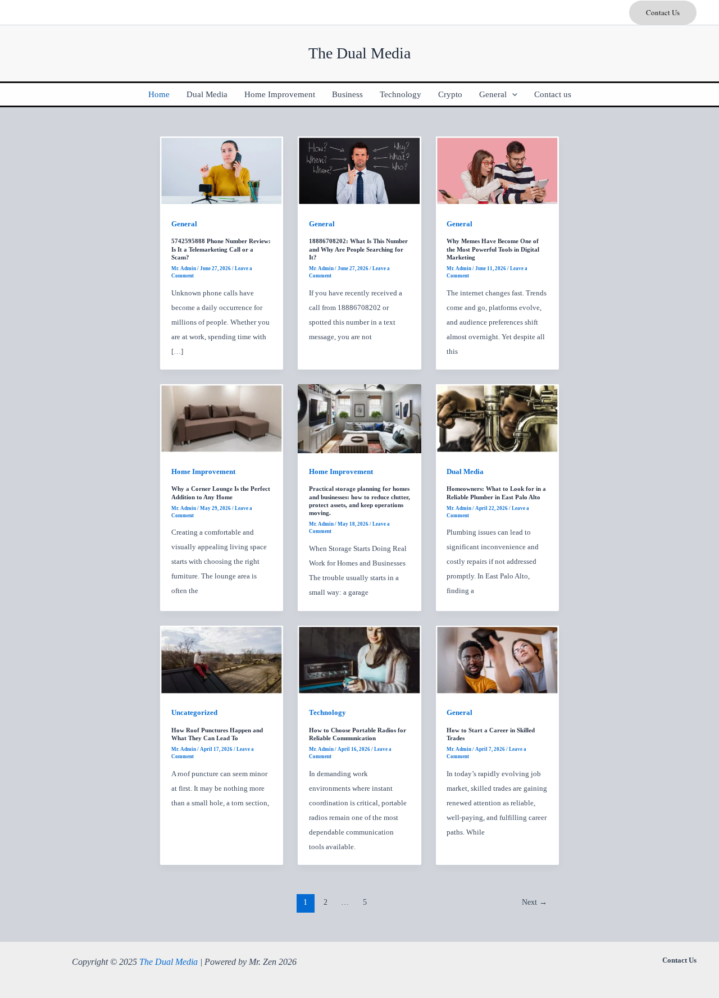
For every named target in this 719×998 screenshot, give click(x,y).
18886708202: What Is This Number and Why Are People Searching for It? (358, 249)
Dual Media (206, 94)
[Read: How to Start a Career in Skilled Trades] (497, 659)
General (493, 94)
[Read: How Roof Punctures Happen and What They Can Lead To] (221, 659)
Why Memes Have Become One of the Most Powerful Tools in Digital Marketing (493, 249)
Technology (400, 94)
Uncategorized (194, 712)
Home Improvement (279, 94)
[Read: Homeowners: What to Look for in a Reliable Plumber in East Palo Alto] (497, 418)
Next (534, 902)
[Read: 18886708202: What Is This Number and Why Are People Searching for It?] (359, 170)
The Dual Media (168, 962)
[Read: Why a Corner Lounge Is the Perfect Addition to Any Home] (221, 418)
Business (347, 94)
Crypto (450, 94)
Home (159, 94)
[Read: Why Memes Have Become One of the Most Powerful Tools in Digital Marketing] (497, 170)
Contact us (552, 94)
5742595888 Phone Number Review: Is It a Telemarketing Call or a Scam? (221, 249)
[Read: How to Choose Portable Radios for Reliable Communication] (359, 659)
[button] (663, 13)
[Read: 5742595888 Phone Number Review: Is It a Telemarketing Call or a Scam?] (221, 170)
